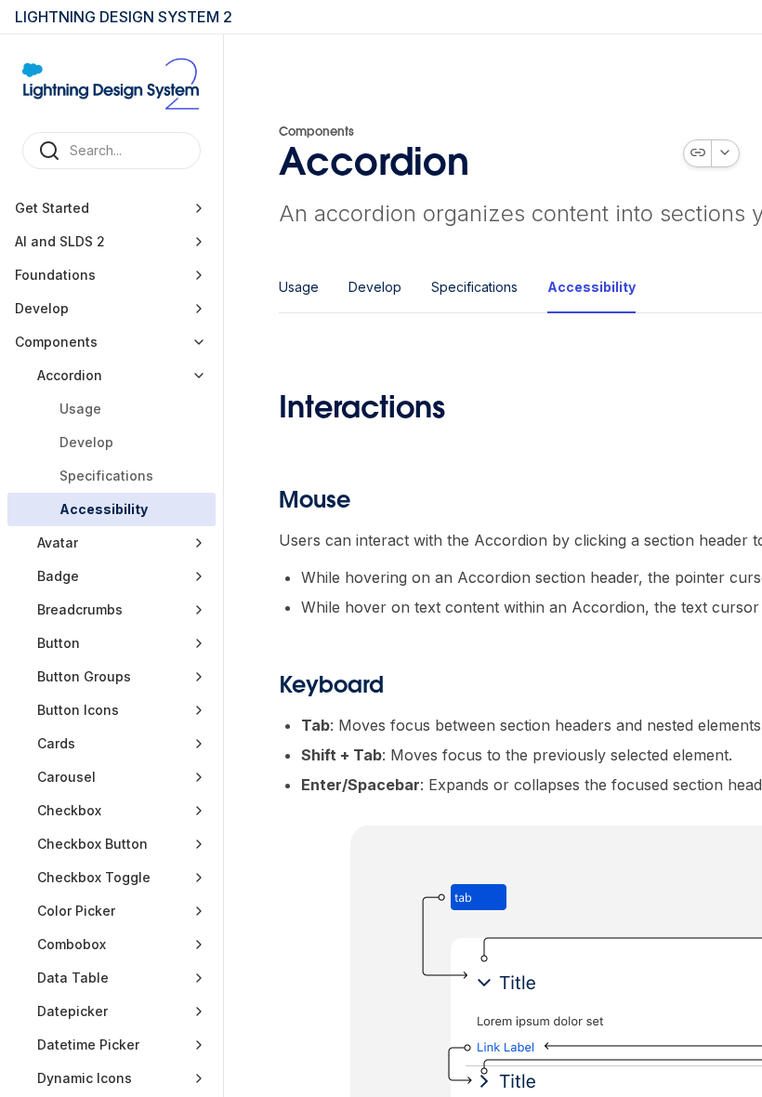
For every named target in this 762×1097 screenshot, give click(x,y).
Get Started (52, 208)
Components (56, 342)
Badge (58, 576)
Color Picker (76, 911)
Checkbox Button (92, 844)
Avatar (57, 542)
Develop (42, 308)
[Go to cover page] (111, 83)
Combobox (71, 944)
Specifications (106, 475)
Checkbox (69, 810)
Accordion (69, 375)
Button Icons (78, 710)
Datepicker (72, 1011)
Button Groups (84, 676)
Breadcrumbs (80, 609)
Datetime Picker (88, 1044)
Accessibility (103, 509)
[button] (199, 208)
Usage (80, 408)
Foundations (55, 275)
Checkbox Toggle (94, 877)
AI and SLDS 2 (60, 241)
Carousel (66, 777)
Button (58, 643)
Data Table (73, 977)
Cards (58, 743)
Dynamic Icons (84, 1078)
